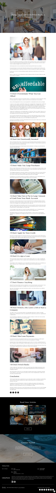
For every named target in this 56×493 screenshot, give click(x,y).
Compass (36, 476)
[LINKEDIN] (44, 490)
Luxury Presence (21, 487)
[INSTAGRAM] (42, 490)
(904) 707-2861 (42, 469)
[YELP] (49, 490)
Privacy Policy (47, 487)
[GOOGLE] (51, 490)
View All (28, 428)
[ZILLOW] (53, 490)
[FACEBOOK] (40, 490)
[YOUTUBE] (46, 490)
